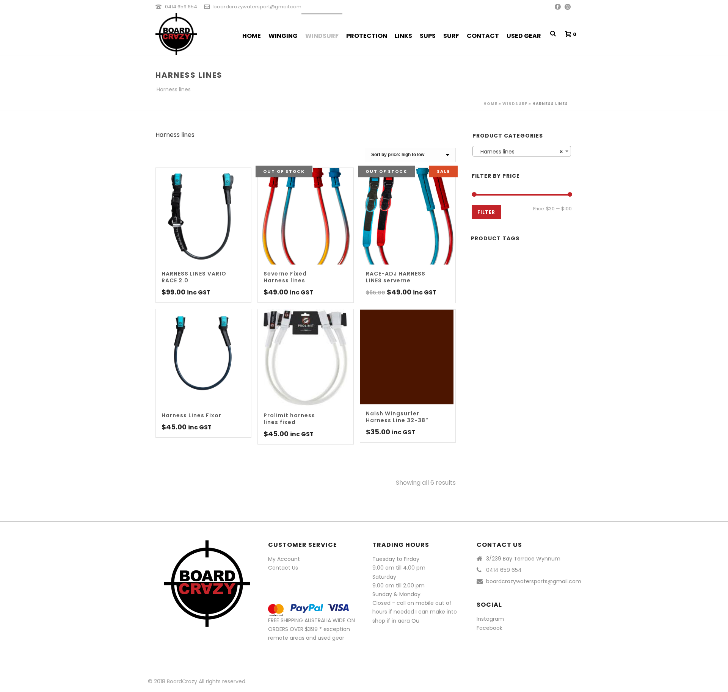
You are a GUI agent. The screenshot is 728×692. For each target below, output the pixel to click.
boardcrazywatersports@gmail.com (533, 581)
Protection (366, 35)
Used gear (524, 35)
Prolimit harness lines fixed (289, 419)
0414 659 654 (181, 6)
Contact (483, 35)
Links (403, 35)
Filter (486, 212)
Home (251, 35)
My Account (284, 559)
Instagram (490, 619)
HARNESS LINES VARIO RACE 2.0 (194, 277)
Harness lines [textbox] (519, 151)
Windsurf (322, 35)
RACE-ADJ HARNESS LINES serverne (395, 277)
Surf (451, 35)
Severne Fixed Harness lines (285, 277)
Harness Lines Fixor (191, 415)
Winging (283, 35)
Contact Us (283, 567)
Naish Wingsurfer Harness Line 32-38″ (397, 417)
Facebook (489, 628)
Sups (428, 35)
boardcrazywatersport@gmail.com (257, 6)
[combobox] (521, 151)
